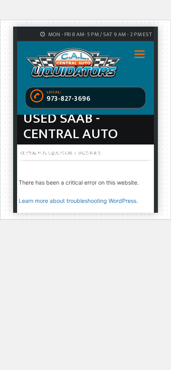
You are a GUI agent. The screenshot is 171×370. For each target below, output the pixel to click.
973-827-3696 (68, 99)
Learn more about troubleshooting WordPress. (78, 200)
